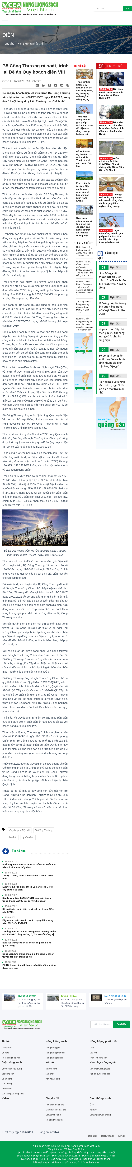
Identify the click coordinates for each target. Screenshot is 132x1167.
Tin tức (6, 1041)
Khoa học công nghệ (103, 1062)
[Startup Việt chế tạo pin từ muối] (96, 1000)
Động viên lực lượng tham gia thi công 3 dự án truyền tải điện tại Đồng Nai (28, 955)
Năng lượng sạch (56, 1041)
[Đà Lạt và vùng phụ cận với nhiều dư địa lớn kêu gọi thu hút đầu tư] (9, 1000)
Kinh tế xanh (51, 1068)
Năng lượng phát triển (31, 43)
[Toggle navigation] (5, 23)
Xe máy (93, 1109)
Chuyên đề (52, 1098)
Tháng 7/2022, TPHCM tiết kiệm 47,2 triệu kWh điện (27, 877)
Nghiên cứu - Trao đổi (100, 1073)
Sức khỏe (50, 1073)
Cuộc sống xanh (12, 1062)
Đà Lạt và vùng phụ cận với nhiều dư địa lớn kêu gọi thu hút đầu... (29, 1003)
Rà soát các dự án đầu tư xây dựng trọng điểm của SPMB (28, 910)
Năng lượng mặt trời (55, 1052)
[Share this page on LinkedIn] (61, 85)
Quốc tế (5, 1052)
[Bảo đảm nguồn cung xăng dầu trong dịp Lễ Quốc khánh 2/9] (111, 79)
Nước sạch (7, 1088)
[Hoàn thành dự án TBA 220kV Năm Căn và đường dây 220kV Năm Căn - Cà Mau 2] (111, 148)
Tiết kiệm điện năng (55, 1104)
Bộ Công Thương (44, 830)
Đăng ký (121, 1024)
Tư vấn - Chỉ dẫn (69, 996)
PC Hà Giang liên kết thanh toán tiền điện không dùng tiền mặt (29, 966)
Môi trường (7, 1083)
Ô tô (92, 1104)
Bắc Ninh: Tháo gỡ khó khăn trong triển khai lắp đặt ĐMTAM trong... (73, 1003)
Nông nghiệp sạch (54, 1119)
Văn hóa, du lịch (53, 1078)
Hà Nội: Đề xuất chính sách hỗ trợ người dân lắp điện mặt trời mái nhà (112, 387)
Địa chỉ (92, 1135)
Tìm (127, 8)
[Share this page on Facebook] (68, 85)
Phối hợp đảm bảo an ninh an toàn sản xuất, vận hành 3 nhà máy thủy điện (29, 866)
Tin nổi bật (80, 66)
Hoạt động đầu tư (27, 996)
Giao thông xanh (100, 1098)
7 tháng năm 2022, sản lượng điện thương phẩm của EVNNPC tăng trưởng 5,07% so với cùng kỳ (29, 933)
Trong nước (7, 1047)
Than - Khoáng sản (98, 1057)
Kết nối (50, 1062)
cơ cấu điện (11, 837)
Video (5, 1098)
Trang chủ (8, 43)
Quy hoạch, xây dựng (12, 1068)
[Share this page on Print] (43, 85)
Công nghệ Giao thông (100, 1114)
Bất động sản (8, 1073)
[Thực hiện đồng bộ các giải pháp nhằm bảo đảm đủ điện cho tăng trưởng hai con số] (84, 109)
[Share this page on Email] (37, 85)
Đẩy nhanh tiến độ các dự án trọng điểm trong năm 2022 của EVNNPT (27, 921)
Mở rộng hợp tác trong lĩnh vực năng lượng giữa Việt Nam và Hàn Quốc (112, 308)
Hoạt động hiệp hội (11, 1057)
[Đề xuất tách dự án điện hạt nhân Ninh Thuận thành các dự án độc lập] (84, 143)
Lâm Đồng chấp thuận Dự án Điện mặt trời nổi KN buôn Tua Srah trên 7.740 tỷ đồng (112, 280)
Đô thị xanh (7, 1078)
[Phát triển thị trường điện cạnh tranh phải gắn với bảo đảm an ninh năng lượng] (84, 175)
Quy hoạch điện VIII (19, 830)
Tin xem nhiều (82, 243)
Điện (92, 1047)
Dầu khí (93, 1052)
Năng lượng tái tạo (54, 1057)
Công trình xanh (53, 1114)
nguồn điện (28, 837)
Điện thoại (107, 1135)
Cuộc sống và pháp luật (13, 1093)
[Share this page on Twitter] (55, 85)
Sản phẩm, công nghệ (115, 996)
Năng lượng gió (53, 1047)
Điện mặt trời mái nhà (56, 1109)
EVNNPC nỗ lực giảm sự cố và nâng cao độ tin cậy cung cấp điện (27, 888)
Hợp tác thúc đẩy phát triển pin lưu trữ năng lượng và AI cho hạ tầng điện (112, 335)
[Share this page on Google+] (49, 85)
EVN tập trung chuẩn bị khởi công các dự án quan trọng (27, 944)
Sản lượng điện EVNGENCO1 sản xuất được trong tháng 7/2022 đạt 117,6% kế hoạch (26, 899)
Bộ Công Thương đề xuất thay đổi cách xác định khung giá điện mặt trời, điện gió (112, 361)
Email (121, 1135)
